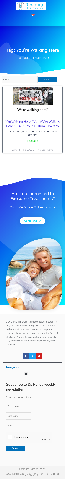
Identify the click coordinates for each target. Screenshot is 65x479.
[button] (32, 22)
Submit (15, 448)
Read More (32, 141)
